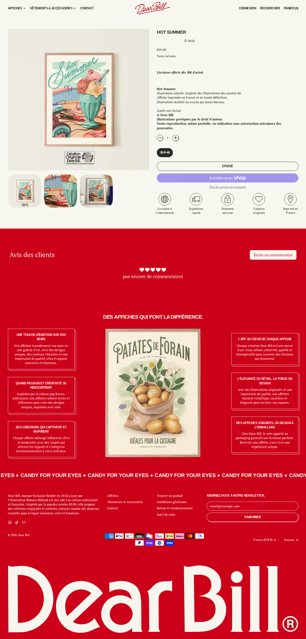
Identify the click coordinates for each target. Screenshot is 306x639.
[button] (270, 8)
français (289, 540)
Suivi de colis (166, 514)
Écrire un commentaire (273, 255)
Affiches (113, 496)
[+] (175, 138)
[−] (160, 138)
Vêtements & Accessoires (125, 502)
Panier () (291, 9)
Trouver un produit (170, 496)
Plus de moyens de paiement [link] (227, 187)
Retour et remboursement (175, 508)
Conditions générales (172, 502)
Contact (86, 8)
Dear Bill (24, 535)
